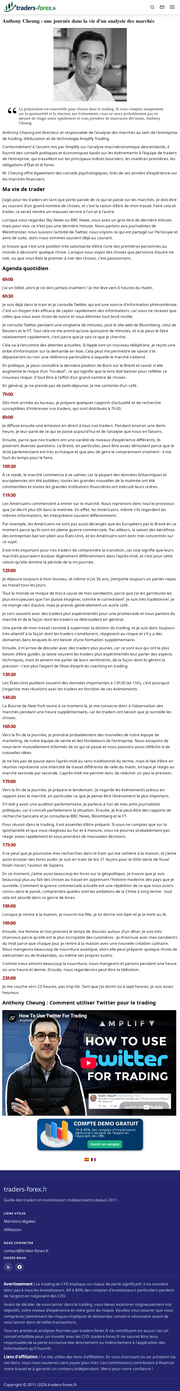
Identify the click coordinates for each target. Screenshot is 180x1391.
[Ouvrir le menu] (172, 7)
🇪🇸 (86, 1159)
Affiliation (13, 1229)
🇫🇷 (93, 1159)
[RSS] (8, 1266)
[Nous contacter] (162, 7)
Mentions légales (19, 1221)
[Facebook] (19, 1266)
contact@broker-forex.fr (26, 1250)
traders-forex (25, 1189)
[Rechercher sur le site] (152, 7)
